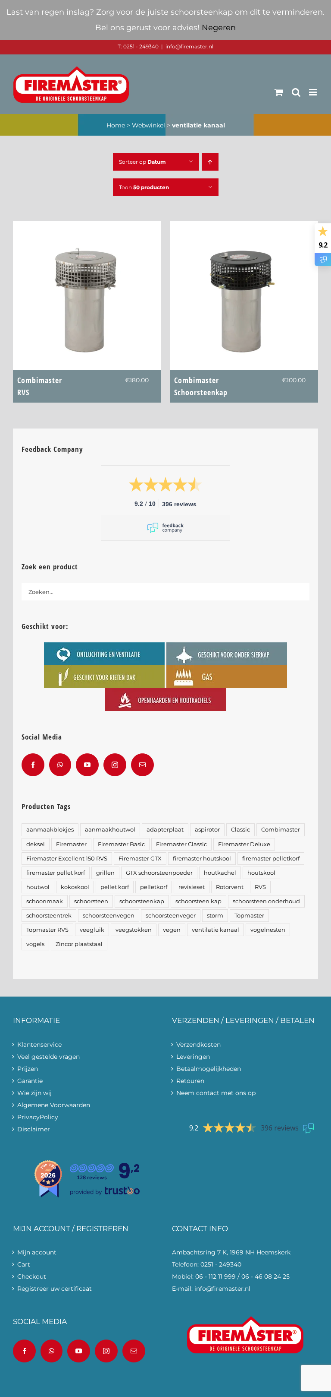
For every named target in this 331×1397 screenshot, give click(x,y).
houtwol (38, 887)
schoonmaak (44, 901)
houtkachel (220, 873)
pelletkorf (153, 887)
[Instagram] (114, 764)
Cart (23, 1264)
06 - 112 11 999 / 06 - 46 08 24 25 (242, 1276)
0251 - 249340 (220, 1264)
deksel (35, 844)
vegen (172, 930)
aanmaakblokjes (50, 829)
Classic (240, 829)
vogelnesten (267, 930)
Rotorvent (230, 887)
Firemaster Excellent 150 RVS (66, 858)
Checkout (31, 1276)
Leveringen (193, 1056)
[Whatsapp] (60, 764)
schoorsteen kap (198, 901)
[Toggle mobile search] (296, 92)
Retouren (190, 1081)
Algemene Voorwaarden (53, 1105)
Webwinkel (148, 125)
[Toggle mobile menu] (313, 92)
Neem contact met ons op (216, 1093)
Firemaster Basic (121, 844)
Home (115, 125)
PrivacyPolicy (37, 1117)
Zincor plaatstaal (79, 944)
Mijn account (36, 1252)
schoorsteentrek (49, 915)
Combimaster (39, 386)
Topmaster (249, 915)
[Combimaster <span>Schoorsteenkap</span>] (244, 227)
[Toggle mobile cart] (279, 92)
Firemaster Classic (181, 844)
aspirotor (207, 829)
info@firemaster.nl (189, 46)
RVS (260, 887)
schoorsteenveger (171, 915)
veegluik (92, 930)
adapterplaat (165, 829)
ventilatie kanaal (215, 930)
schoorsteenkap (141, 901)
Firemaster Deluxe (244, 844)
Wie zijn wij (34, 1093)
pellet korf (114, 887)
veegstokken (134, 930)
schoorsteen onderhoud (266, 901)
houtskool (261, 873)
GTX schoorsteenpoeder (159, 873)
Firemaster (71, 844)
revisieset (191, 887)
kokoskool (75, 887)
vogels (35, 944)
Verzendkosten (198, 1044)
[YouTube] (87, 764)
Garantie (30, 1081)
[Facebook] (33, 764)
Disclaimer (33, 1129)
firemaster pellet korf (55, 873)
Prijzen (27, 1069)
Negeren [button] (219, 27)
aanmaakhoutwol (110, 829)
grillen (105, 873)
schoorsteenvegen (108, 915)
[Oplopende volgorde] (210, 162)
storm (215, 915)
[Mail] (142, 764)
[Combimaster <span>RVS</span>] (87, 227)
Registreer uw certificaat (54, 1288)
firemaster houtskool (202, 858)
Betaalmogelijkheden (208, 1069)
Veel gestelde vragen (48, 1056)
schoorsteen (91, 901)
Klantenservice (39, 1044)
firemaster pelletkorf (271, 858)
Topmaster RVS (47, 930)
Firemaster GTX (140, 858)
